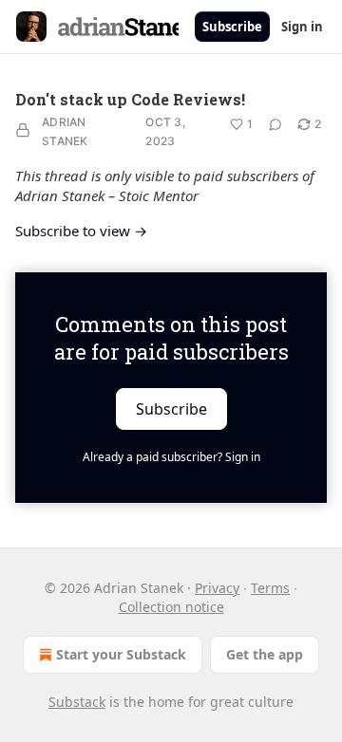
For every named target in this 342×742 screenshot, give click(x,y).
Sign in (302, 26)
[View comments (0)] (275, 124)
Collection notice (171, 607)
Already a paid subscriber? (171, 457)
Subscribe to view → (81, 230)
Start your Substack (121, 654)
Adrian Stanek (65, 131)
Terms (270, 588)
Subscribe (232, 26)
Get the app (264, 654)
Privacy (217, 588)
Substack (76, 702)
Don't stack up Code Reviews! (130, 99)
